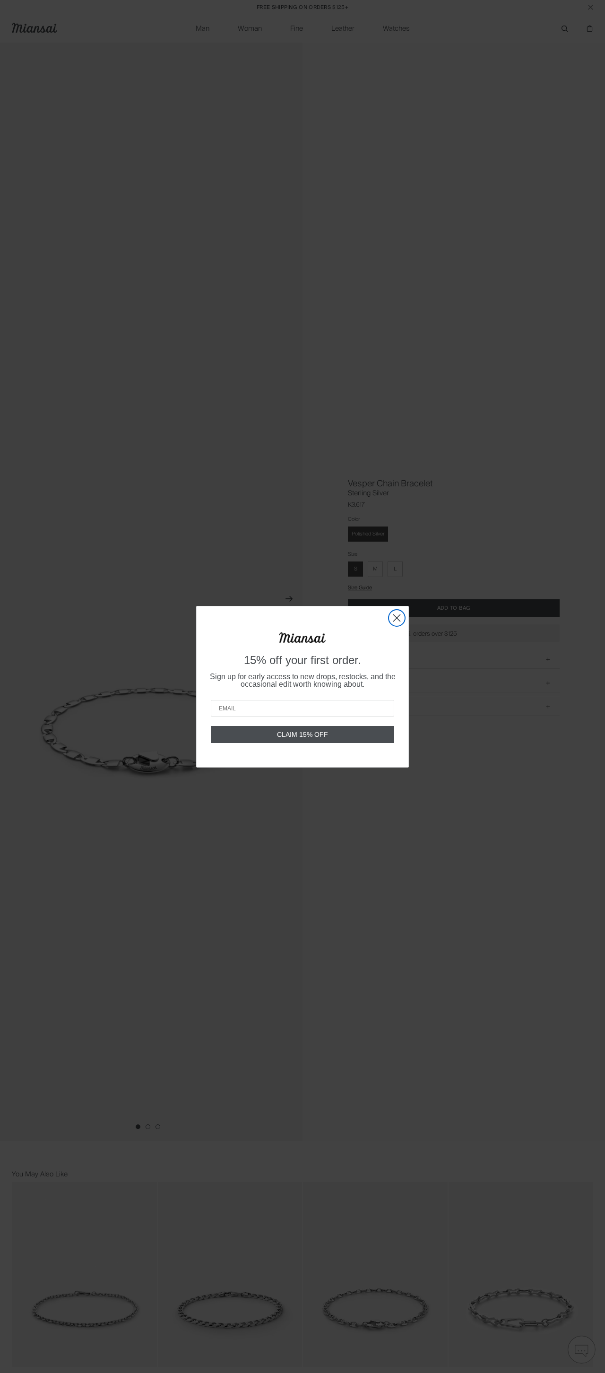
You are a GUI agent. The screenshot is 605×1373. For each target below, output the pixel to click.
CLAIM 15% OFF (302, 734)
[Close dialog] (397, 618)
